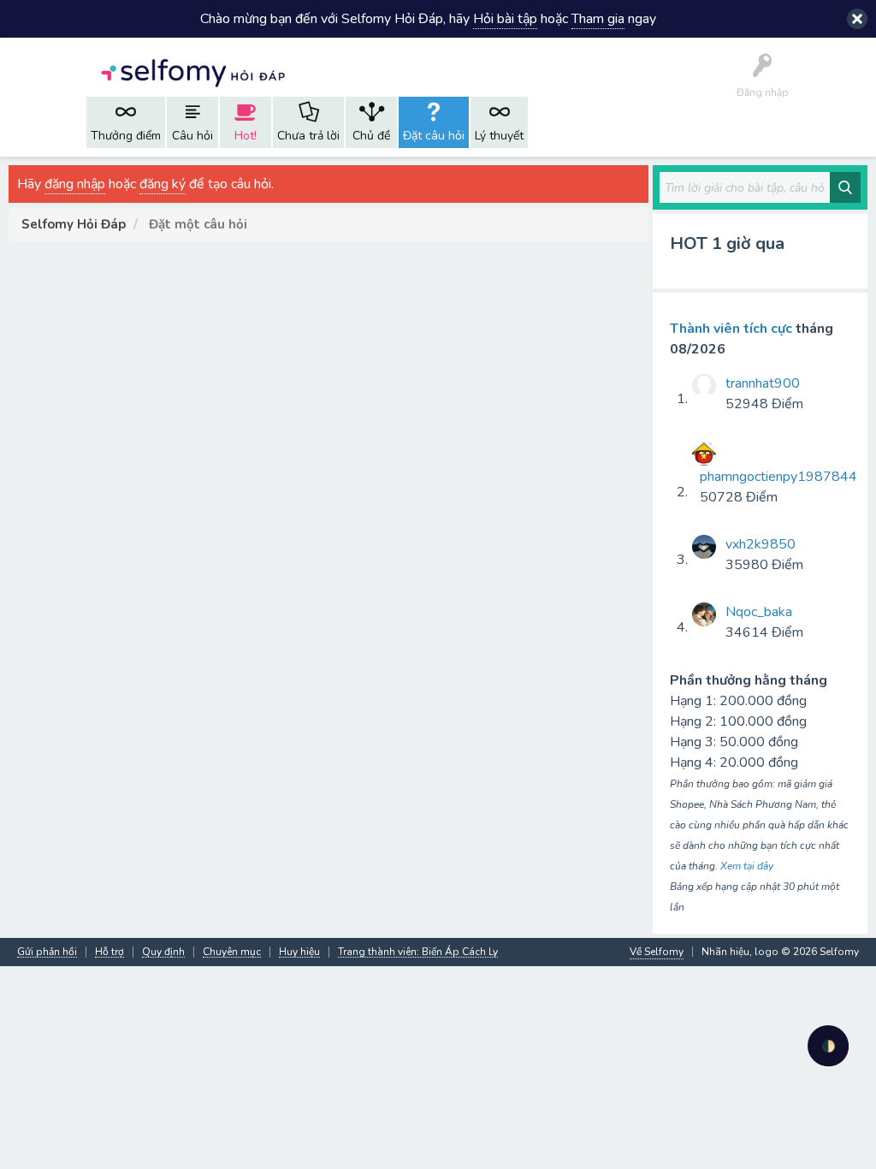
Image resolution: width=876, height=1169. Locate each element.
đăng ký (162, 184)
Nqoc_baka (758, 611)
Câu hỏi (192, 136)
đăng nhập (74, 184)
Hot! (245, 136)
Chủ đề (371, 136)
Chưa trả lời (308, 136)
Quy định (163, 952)
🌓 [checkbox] (828, 1046)
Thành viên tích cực (731, 328)
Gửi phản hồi (47, 952)
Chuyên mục (232, 952)
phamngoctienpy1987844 (778, 476)
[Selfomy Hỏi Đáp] (192, 71)
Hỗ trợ (109, 952)
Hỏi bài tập (505, 18)
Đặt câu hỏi (434, 136)
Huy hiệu (299, 952)
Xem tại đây (746, 866)
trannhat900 (762, 383)
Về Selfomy (657, 951)
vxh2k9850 (760, 544)
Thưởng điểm (126, 136)
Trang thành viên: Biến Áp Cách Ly (418, 952)
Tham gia (597, 18)
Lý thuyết (499, 136)
